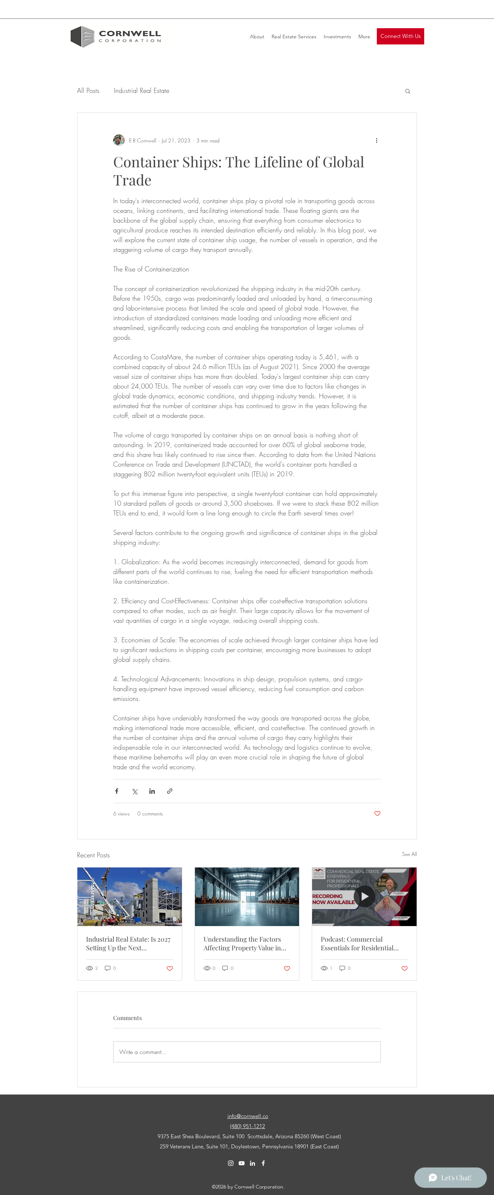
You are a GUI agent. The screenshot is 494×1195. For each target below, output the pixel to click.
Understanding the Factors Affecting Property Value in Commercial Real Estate (242, 943)
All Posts (88, 90)
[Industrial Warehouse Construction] (129, 897)
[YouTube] (241, 1163)
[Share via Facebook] (116, 791)
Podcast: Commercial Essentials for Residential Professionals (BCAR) (357, 943)
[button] (400, 36)
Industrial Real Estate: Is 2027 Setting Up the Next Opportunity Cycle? (128, 943)
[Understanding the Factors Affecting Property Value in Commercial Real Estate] (247, 897)
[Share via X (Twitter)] (134, 791)
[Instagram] (230, 1163)
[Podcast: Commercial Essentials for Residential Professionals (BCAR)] (364, 897)
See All (409, 854)
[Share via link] (169, 791)
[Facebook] (263, 1163)
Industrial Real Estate (141, 90)
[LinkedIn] (252, 1163)
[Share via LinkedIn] (152, 791)
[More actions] (376, 140)
